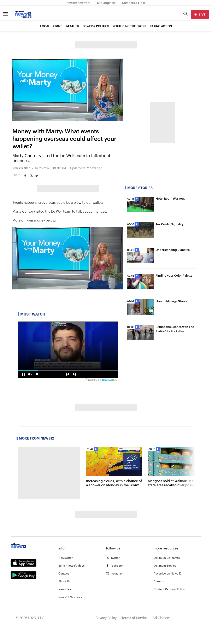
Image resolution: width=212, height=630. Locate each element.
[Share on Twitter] (31, 175)
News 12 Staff (21, 168)
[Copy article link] (37, 175)
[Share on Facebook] (25, 175)
